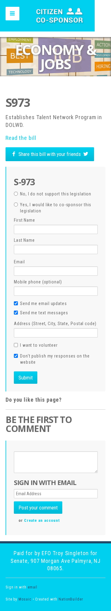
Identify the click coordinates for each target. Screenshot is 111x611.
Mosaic (24, 599)
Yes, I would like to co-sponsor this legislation (55, 207)
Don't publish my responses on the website (55, 359)
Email (19, 261)
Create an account (42, 520)
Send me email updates (43, 303)
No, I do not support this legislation (55, 193)
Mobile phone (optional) (38, 281)
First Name (24, 220)
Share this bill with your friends (49, 154)
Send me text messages (44, 312)
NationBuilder (71, 599)
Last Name (24, 240)
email (33, 587)
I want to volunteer (39, 345)
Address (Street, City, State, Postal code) (55, 323)
